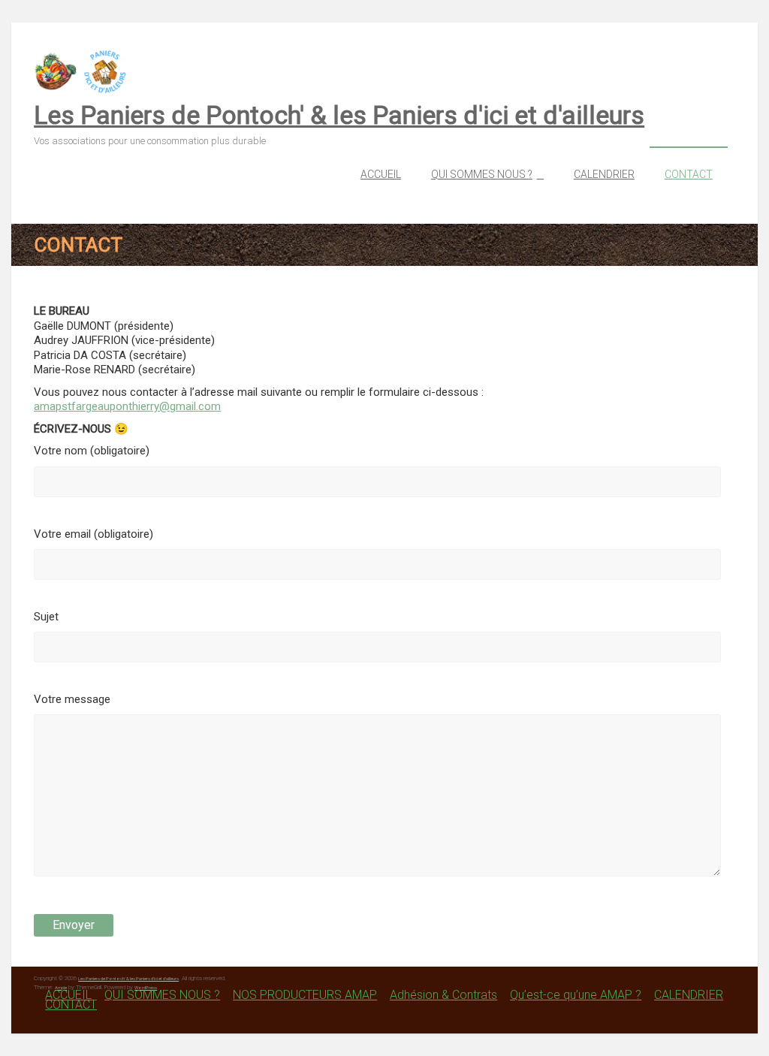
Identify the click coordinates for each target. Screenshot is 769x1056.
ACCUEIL (380, 174)
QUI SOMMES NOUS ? (481, 174)
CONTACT (689, 174)
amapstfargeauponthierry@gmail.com (127, 406)
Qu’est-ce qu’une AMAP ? (575, 995)
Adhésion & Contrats (443, 995)
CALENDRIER (604, 174)
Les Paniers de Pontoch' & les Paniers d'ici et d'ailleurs (339, 115)
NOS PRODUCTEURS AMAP (305, 995)
